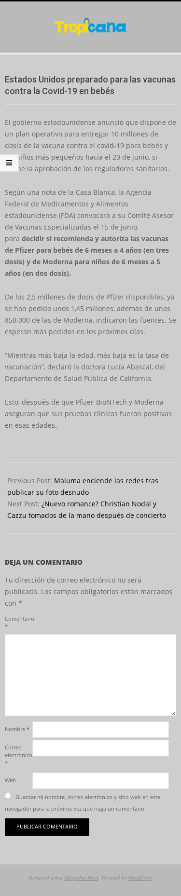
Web (10, 780)
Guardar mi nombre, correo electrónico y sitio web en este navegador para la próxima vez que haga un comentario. (82, 802)
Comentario (17, 622)
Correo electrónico (17, 755)
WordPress (140, 877)
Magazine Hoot (81, 877)
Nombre (17, 729)
